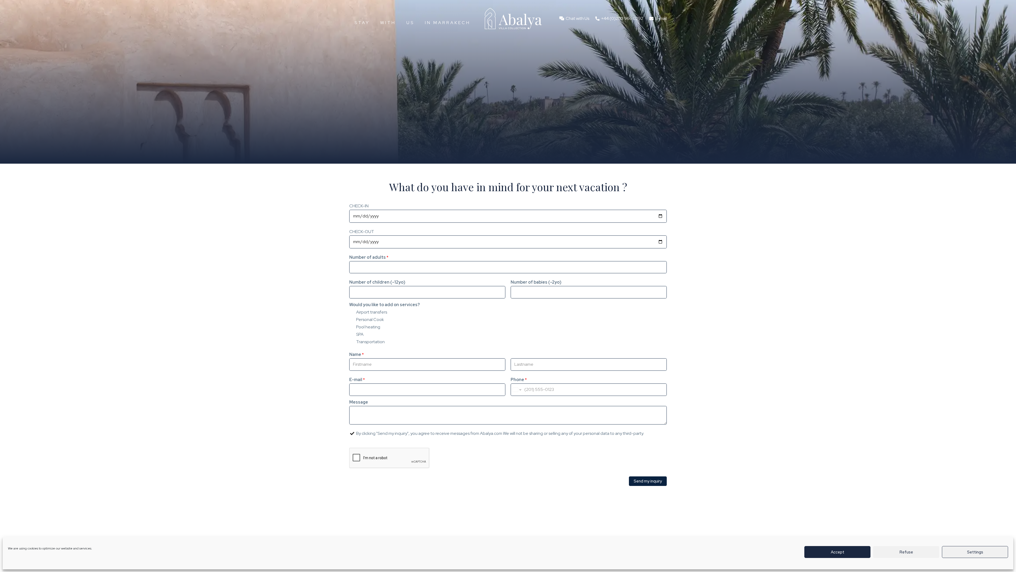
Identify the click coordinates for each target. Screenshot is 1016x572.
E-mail (357, 379)
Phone (519, 379)
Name (356, 354)
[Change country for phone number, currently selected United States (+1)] (517, 389)
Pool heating (368, 327)
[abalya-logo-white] (513, 18)
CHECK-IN (359, 206)
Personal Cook (370, 319)
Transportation (370, 342)
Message (358, 402)
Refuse (906, 552)
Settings (975, 552)
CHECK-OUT (361, 231)
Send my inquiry (648, 481)
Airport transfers (371, 312)
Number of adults (368, 257)
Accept (837, 552)
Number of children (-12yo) (377, 282)
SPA (360, 334)
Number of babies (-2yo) (536, 282)
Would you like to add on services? (384, 304)
